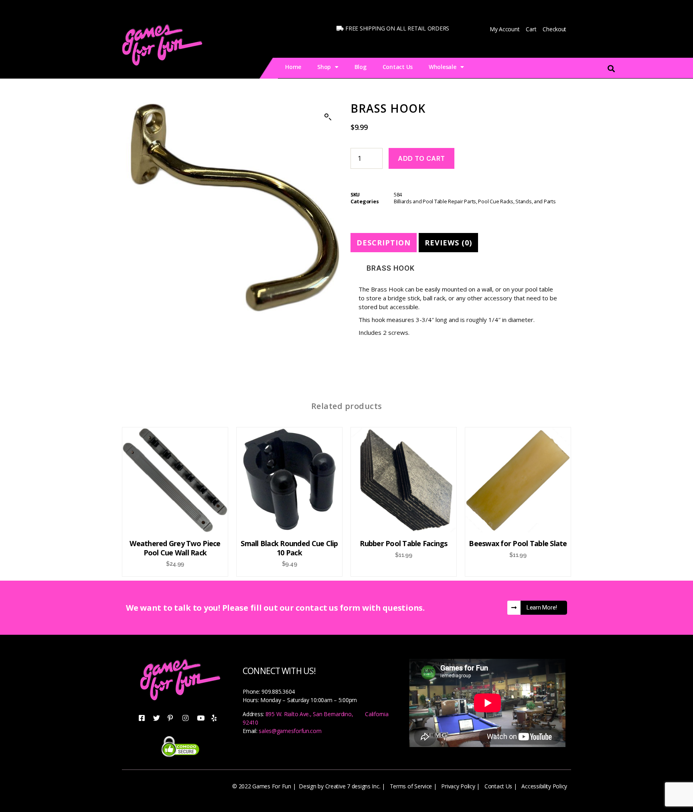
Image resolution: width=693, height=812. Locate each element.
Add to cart (421, 158)
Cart (531, 29)
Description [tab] (384, 242)
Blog (361, 67)
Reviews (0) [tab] (448, 242)
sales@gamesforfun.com (290, 731)
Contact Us (398, 67)
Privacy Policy (458, 786)
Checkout (554, 29)
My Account (504, 29)
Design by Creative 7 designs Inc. (339, 786)
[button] (328, 117)
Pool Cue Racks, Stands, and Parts (516, 201)
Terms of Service (411, 786)
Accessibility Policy (544, 786)
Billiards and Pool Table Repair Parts (435, 201)
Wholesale (442, 67)
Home (293, 67)
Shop (324, 67)
